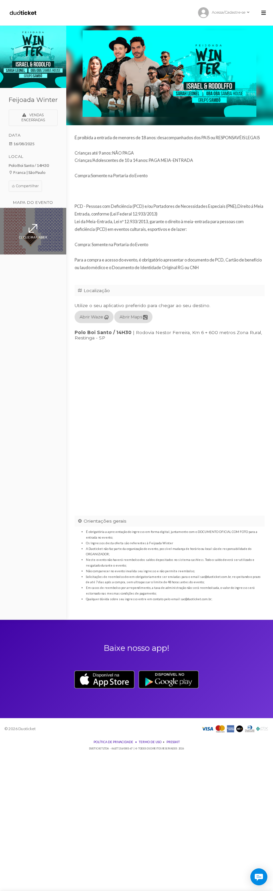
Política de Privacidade (113, 742)
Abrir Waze (92, 316)
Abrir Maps (131, 316)
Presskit (173, 742)
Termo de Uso (150, 742)
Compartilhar (27, 186)
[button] (263, 12)
